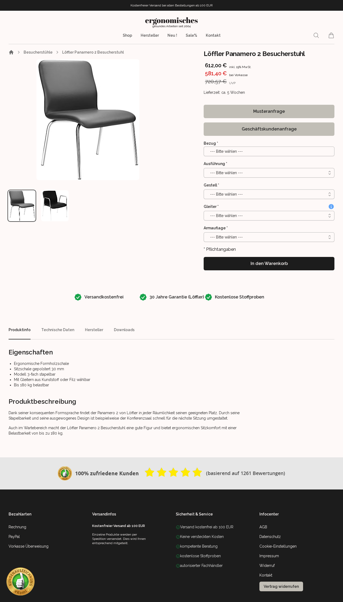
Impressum (269, 556)
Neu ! (172, 35)
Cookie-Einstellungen (278, 546)
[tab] (22, 206)
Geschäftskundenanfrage (269, 129)
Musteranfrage (269, 111)
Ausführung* (215, 164)
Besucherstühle (38, 52)
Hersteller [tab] (94, 330)
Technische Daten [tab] (57, 330)
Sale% (191, 35)
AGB (263, 527)
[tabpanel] (88, 119)
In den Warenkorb (269, 263)
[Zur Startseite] (11, 52)
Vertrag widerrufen (281, 586)
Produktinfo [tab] (20, 330)
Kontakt (213, 35)
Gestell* (211, 185)
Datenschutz (270, 536)
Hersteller (150, 35)
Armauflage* (216, 228)
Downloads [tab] (124, 330)
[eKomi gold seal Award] (65, 473)
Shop (127, 35)
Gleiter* (211, 206)
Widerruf (267, 565)
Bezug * (211, 143)
